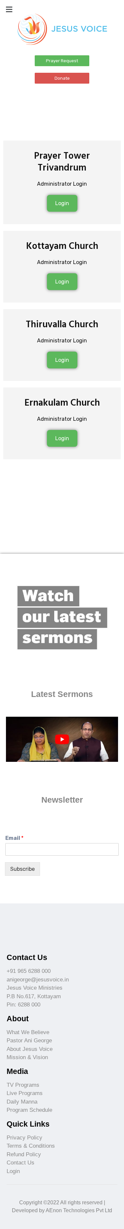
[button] (62, 60)
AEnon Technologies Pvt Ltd (79, 1210)
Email (14, 838)
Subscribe (22, 869)
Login (62, 203)
